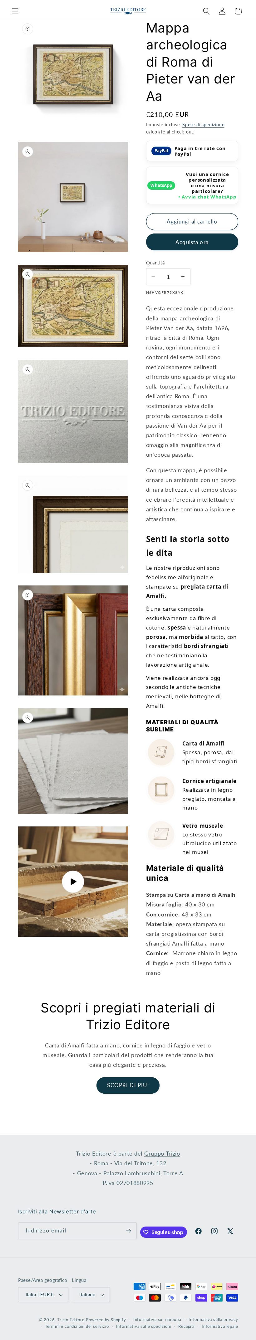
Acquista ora (192, 242)
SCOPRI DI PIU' (128, 1085)
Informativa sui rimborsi (157, 1319)
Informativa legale (220, 1326)
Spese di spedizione (203, 124)
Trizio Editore (70, 1319)
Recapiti (186, 1326)
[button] (15, 11)
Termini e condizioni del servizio (77, 1326)
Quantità (155, 262)
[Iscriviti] (128, 1230)
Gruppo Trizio (162, 1153)
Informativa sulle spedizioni (143, 1326)
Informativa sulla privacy (213, 1319)
